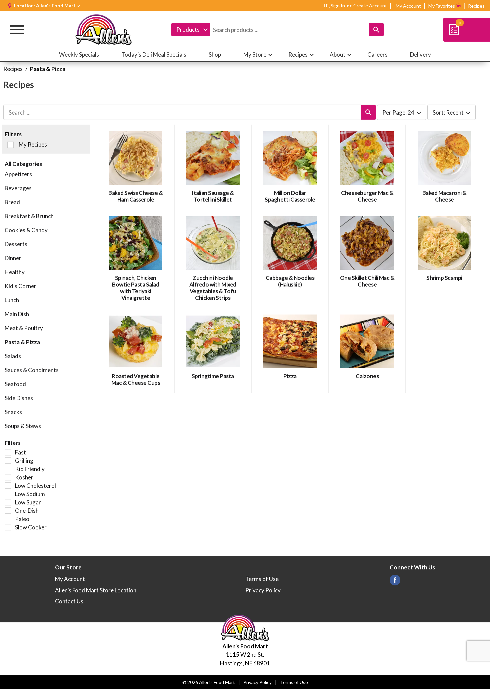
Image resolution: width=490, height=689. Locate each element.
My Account (408, 6)
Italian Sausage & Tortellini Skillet (213, 196)
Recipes (476, 6)
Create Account (370, 5)
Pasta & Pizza (47, 68)
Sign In (338, 5)
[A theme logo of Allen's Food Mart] (103, 29)
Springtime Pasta (213, 375)
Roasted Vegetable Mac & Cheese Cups (135, 379)
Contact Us (69, 601)
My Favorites (441, 6)
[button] (58, 5)
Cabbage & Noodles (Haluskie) (290, 281)
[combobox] (190, 29)
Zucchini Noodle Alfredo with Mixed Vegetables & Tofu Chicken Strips (212, 287)
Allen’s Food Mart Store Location (95, 590)
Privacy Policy (263, 590)
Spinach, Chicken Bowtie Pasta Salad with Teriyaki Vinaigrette (135, 287)
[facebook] (395, 581)
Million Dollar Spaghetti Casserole (290, 196)
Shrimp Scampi (444, 277)
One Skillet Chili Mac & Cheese (367, 281)
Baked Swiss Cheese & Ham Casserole (135, 196)
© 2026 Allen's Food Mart (208, 682)
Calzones (367, 375)
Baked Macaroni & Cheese (444, 196)
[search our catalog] (376, 29)
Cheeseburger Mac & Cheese (367, 196)
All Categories (23, 163)
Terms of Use (262, 578)
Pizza (290, 375)
